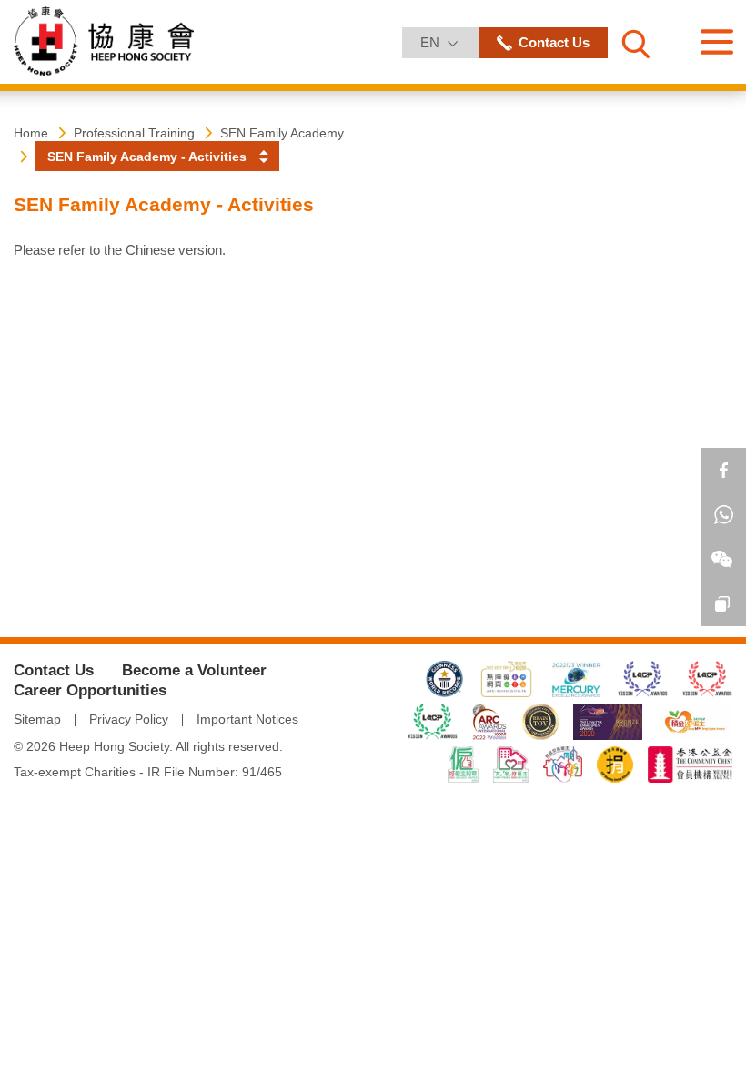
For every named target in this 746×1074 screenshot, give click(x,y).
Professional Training (134, 133)
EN (448, 42)
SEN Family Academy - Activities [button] (147, 156)
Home (31, 133)
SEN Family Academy (282, 133)
